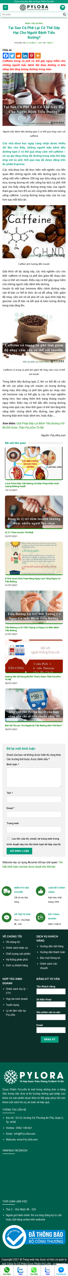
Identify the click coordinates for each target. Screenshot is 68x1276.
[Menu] (5, 7)
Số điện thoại (43, 999)
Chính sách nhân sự (17, 947)
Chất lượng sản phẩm (18, 953)
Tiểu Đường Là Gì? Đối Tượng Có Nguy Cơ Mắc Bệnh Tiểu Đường (32, 629)
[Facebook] (6, 56)
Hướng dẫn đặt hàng (51, 946)
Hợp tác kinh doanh (17, 998)
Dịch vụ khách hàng (17, 965)
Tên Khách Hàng (45, 986)
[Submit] (64, 14)
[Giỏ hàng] (62, 7)
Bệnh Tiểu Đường (34, 23)
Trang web (13, 823)
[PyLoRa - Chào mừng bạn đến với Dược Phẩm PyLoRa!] (34, 7)
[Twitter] (12, 56)
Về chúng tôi (13, 942)
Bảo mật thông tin (50, 957)
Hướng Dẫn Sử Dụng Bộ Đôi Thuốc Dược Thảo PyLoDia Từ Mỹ (33, 678)
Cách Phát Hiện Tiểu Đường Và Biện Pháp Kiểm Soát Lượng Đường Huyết (32, 485)
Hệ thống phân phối (17, 959)
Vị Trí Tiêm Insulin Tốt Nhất (19, 532)
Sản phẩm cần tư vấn (48, 1012)
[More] (38, 56)
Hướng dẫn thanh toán (52, 952)
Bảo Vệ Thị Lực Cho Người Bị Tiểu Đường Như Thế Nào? (33, 725)
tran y (49, 43)
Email (11, 808)
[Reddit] (18, 56)
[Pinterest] (31, 56)
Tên (10, 793)
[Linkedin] (25, 56)
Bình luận (13, 764)
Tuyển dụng (12, 1004)
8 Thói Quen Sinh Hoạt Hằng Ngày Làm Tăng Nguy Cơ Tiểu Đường (32, 580)
